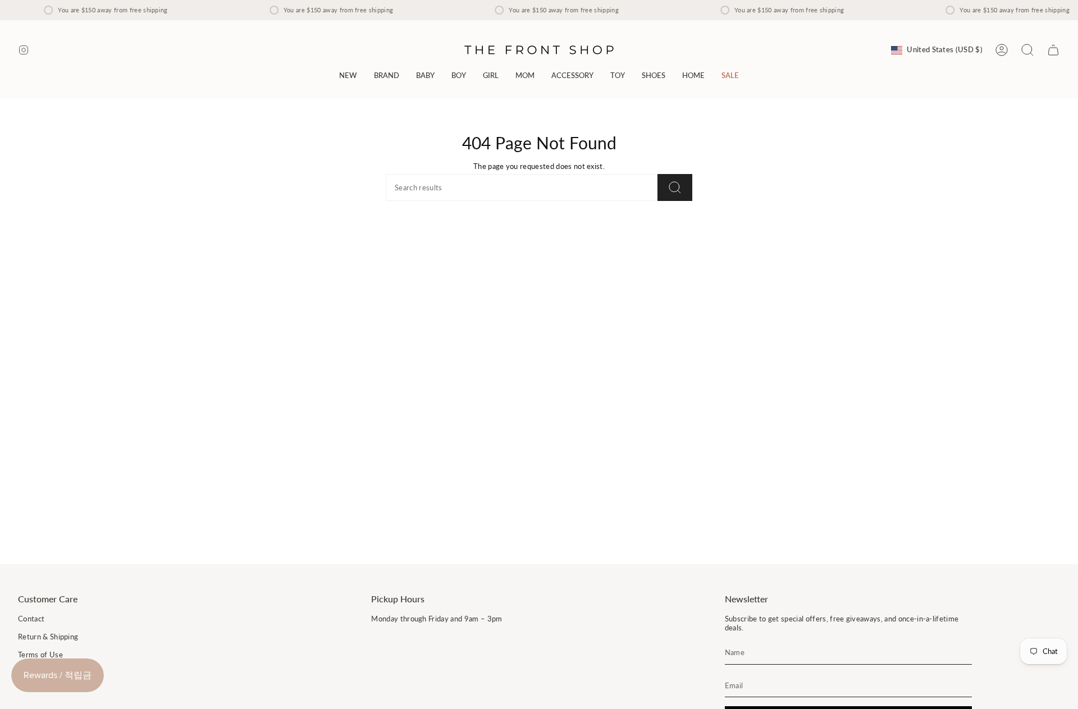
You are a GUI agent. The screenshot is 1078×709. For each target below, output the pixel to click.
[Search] (674, 187)
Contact (31, 618)
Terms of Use (40, 654)
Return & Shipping (48, 636)
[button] (387, 75)
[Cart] (1053, 50)
